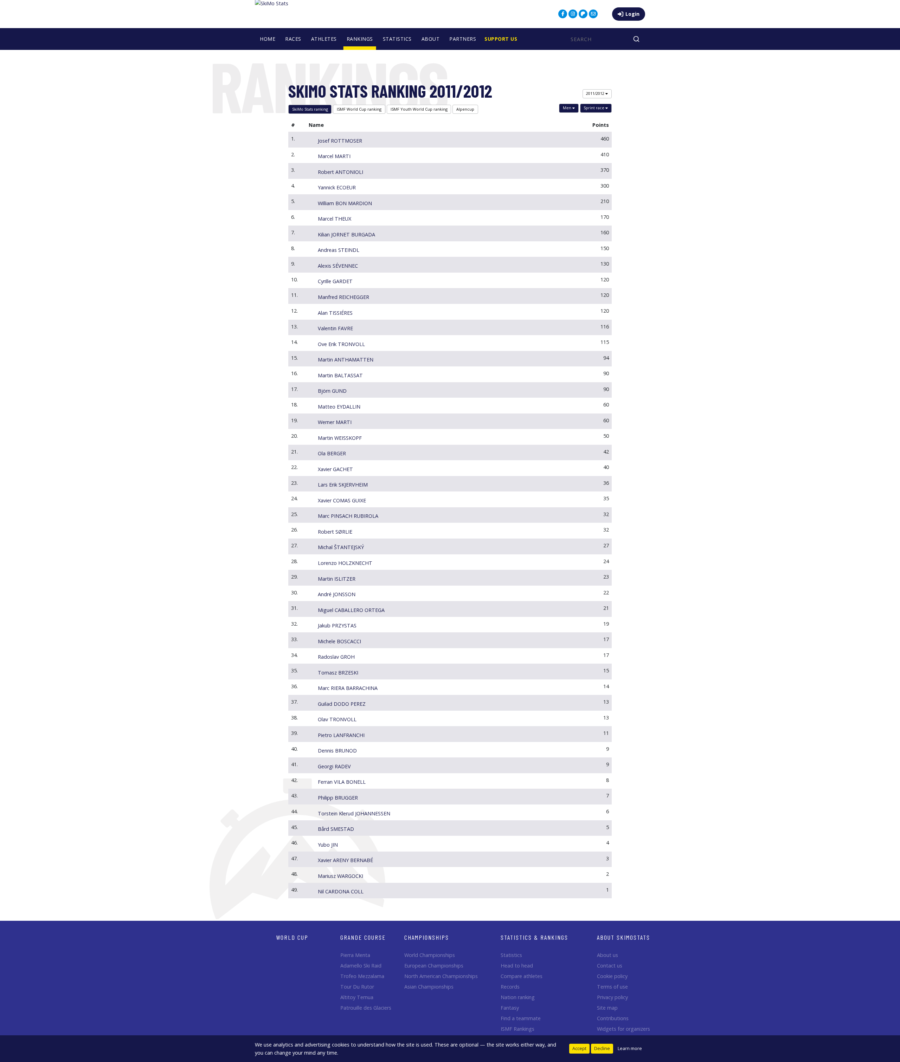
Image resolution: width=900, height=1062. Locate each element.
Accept (579, 1048)
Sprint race (594, 107)
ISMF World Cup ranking (359, 109)
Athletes (324, 38)
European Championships (433, 965)
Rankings (360, 38)
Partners (462, 38)
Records (510, 986)
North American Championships (441, 976)
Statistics (397, 38)
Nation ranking (518, 997)
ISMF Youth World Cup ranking (419, 109)
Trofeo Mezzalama (362, 976)
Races (293, 38)
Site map (607, 1007)
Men (567, 107)
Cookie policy (612, 976)
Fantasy (510, 1007)
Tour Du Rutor (357, 986)
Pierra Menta (355, 955)
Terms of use (612, 986)
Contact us (609, 965)
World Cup (292, 937)
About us (607, 955)
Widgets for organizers (623, 1028)
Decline (602, 1048)
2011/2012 (595, 93)
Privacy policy (612, 997)
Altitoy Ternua (356, 997)
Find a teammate (521, 1018)
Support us (500, 38)
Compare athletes (521, 976)
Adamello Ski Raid (360, 965)
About (431, 38)
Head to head (517, 965)
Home (267, 38)
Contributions (613, 1018)
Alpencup (465, 109)
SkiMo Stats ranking (310, 109)
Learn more (630, 1048)
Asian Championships (429, 986)
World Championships (429, 955)
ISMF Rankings (517, 1028)
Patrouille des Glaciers (365, 1007)
